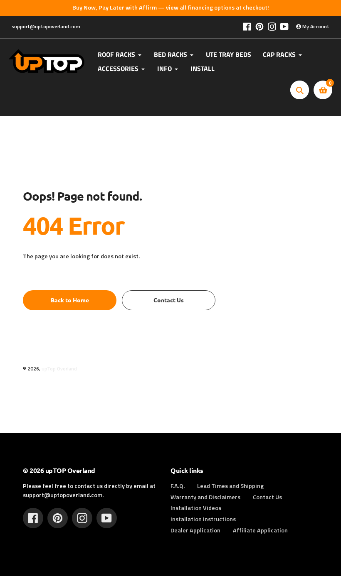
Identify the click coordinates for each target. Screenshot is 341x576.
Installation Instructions (203, 519)
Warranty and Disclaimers (205, 497)
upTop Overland (59, 369)
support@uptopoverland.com (46, 26)
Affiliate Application (260, 530)
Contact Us (267, 497)
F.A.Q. (177, 485)
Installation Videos (195, 507)
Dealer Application (195, 530)
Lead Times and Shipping (230, 485)
